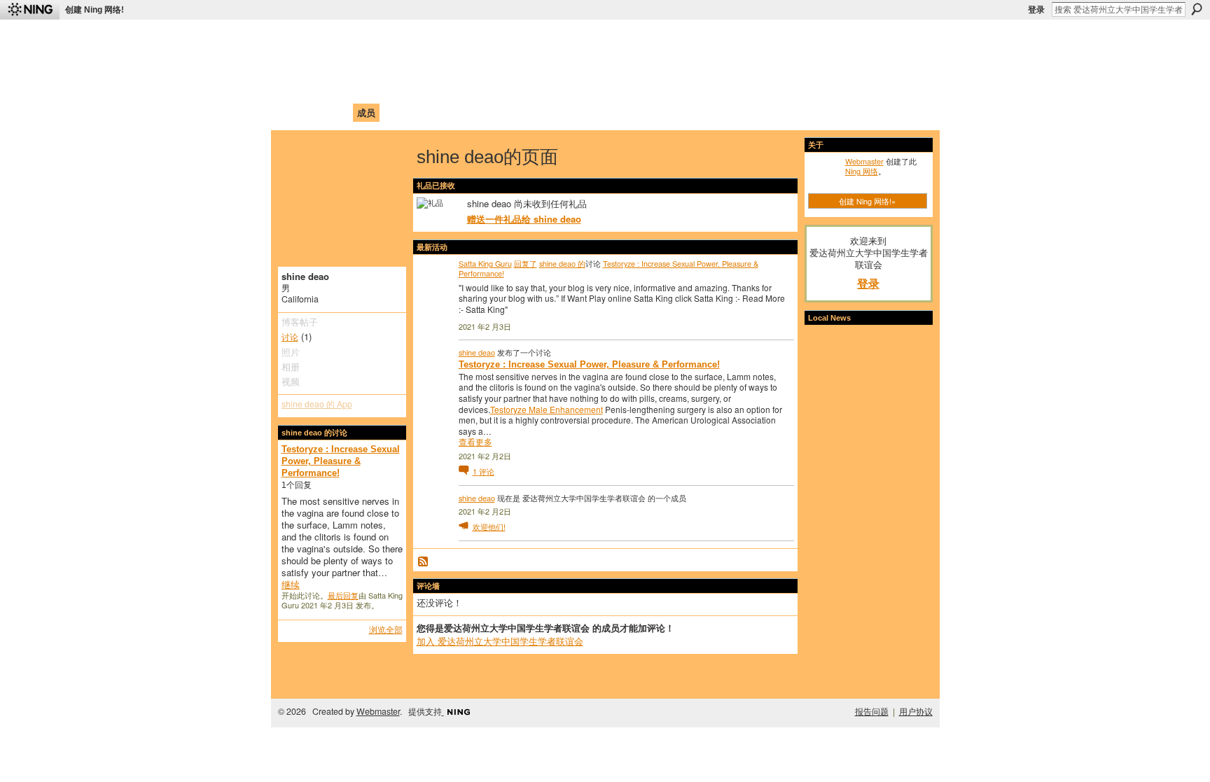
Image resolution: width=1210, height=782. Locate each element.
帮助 (510, 112)
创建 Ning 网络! (94, 10)
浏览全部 (386, 629)
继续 (290, 584)
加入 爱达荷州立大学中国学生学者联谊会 (500, 641)
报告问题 (872, 711)
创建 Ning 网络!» (867, 201)
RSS (423, 562)
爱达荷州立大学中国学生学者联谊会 (466, 39)
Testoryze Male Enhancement (546, 409)
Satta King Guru (485, 263)
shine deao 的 (562, 263)
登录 (1036, 10)
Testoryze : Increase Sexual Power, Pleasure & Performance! (340, 461)
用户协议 (916, 711)
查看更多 (475, 441)
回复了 (525, 263)
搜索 (1196, 9)
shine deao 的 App (316, 404)
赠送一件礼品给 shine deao (524, 218)
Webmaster (864, 161)
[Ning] (30, 10)
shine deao (477, 352)
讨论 (289, 336)
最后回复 (343, 595)
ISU (537, 112)
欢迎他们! (489, 526)
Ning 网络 (861, 170)
